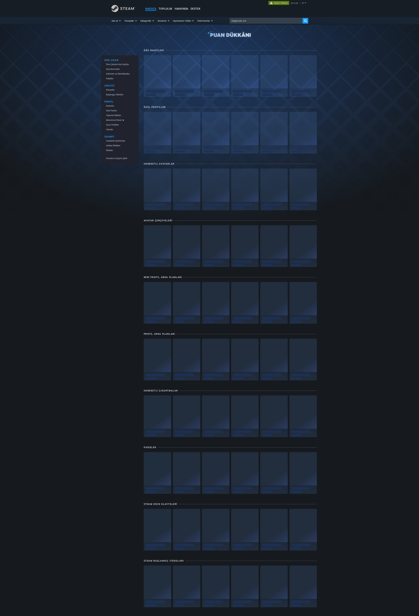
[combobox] (266, 21)
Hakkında (181, 8)
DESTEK (195, 8)
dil (303, 3)
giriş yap (294, 3)
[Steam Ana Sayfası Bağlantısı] (123, 11)
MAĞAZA (150, 8)
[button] (116, 21)
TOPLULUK (165, 8)
